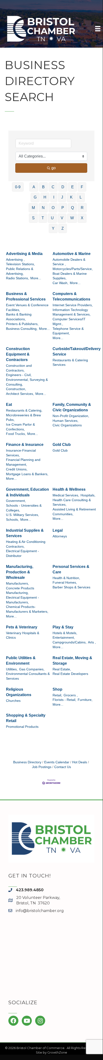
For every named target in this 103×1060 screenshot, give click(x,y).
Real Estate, (62, 669)
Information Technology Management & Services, (72, 312)
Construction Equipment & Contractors (18, 354)
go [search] (53, 168)
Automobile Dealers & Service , (69, 262)
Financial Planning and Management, (23, 462)
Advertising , (15, 259)
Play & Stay (63, 627)
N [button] (43, 208)
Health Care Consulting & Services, (72, 502)
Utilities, (12, 669)
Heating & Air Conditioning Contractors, (25, 544)
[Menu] (98, 29)
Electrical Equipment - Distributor (22, 553)
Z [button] (62, 228)
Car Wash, (60, 283)
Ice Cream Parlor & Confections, (20, 427)
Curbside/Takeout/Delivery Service (77, 351)
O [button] (53, 208)
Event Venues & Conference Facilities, (27, 307)
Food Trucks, (16, 434)
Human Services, (65, 421)
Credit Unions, (16, 469)
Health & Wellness (69, 489)
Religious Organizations (18, 692)
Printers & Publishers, (22, 324)
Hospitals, (88, 495)
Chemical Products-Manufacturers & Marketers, (27, 609)
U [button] (52, 218)
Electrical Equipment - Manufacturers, (22, 600)
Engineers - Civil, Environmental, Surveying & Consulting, (27, 379)
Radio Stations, (17, 278)
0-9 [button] (18, 187)
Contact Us (62, 767)
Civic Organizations (67, 425)
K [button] (71, 197)
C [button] (53, 187)
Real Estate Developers (70, 674)
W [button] (72, 218)
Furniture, (85, 700)
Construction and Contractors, (19, 368)
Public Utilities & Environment (21, 660)
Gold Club (62, 445)
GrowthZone (57, 1052)
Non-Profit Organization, (71, 416)
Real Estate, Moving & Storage (72, 660)
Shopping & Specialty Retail (25, 718)
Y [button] (53, 228)
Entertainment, (64, 637)
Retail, (57, 695)
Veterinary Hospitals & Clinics (22, 635)
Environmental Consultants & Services (28, 676)
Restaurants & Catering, (24, 410)
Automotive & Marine (72, 254)
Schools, (12, 519)
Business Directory (27, 762)
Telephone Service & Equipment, (68, 331)
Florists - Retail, (64, 700)
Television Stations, (20, 264)
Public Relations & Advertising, (19, 271)
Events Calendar (56, 762)
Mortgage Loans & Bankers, (27, 474)
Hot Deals (79, 762)
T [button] (43, 218)
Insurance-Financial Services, (21, 453)
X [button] (82, 218)
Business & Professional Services (26, 296)
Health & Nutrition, (66, 578)
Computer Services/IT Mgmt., (69, 321)
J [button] (62, 197)
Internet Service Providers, (73, 305)
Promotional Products (22, 727)
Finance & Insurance (24, 445)
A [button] (34, 187)
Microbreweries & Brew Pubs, (23, 417)
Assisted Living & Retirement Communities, (74, 512)
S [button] (33, 218)
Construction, (16, 389)
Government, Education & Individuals (27, 492)
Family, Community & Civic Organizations (72, 407)
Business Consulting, (22, 329)
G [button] (35, 197)
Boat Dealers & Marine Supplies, (70, 276)
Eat (9, 405)
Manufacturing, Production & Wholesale (19, 572)
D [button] (62, 187)
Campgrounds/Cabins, (70, 642)
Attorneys (60, 536)
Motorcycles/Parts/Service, (73, 269)
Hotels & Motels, (65, 633)
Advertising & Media (24, 254)
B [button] (43, 187)
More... (35, 278)
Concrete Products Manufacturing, (20, 590)
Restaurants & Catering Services (70, 362)
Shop (57, 689)
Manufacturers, (17, 583)
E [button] (72, 187)
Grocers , (71, 695)
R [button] (82, 208)
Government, (16, 501)
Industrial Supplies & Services (25, 533)
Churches (13, 701)
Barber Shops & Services (71, 587)
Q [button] (72, 208)
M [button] (33, 208)
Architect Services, (20, 394)
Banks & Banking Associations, (19, 317)
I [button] (53, 197)
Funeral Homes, (65, 582)
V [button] (62, 218)
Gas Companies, (31, 669)
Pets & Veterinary (21, 627)
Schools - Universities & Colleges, (24, 508)
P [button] (62, 208)
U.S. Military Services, (22, 515)
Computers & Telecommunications (71, 296)
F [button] (82, 187)
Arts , (92, 642)
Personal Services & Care (71, 569)
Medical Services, (66, 495)
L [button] (81, 197)
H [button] (44, 197)
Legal (58, 530)
